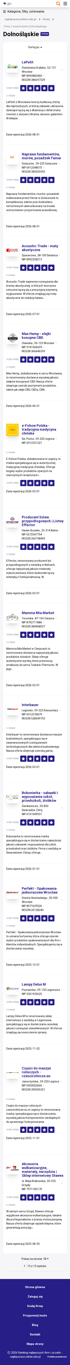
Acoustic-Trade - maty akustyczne (40, 248)
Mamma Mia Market (38, 613)
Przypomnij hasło (35, 1315)
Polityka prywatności (57, 1357)
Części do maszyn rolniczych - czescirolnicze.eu (36, 1072)
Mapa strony (35, 1344)
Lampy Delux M (34, 984)
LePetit (27, 62)
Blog (35, 1325)
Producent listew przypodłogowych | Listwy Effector (43, 521)
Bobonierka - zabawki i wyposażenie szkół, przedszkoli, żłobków (40, 797)
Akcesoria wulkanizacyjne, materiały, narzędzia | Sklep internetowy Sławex (42, 1170)
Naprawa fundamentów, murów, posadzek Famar (41, 156)
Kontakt (35, 1334)
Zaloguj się (35, 1296)
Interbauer (30, 705)
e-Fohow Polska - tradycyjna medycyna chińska (39, 429)
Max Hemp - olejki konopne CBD (36, 336)
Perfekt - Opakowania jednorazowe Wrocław (40, 890)
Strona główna (35, 1287)
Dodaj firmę (35, 1306)
